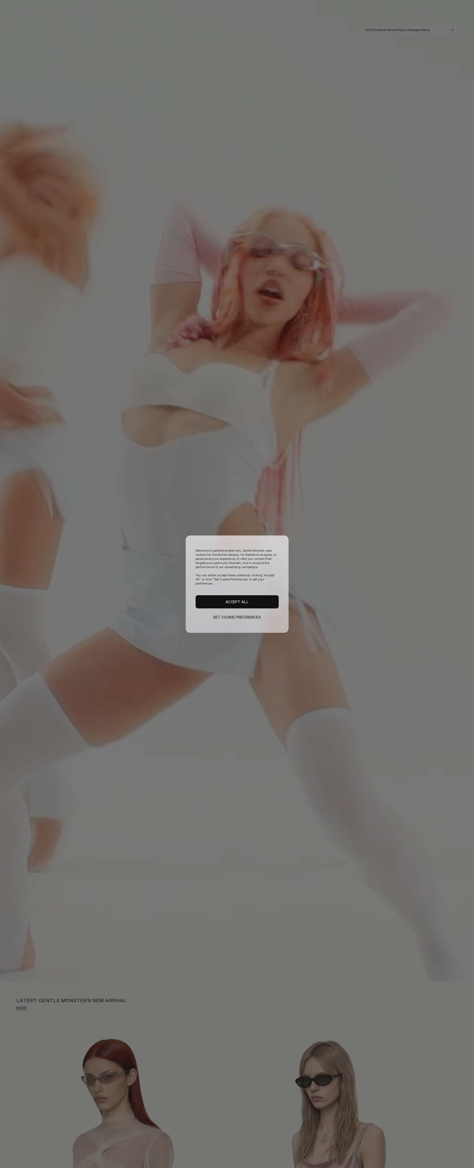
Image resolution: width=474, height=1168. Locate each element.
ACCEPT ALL (236, 601)
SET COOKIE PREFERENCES (237, 617)
